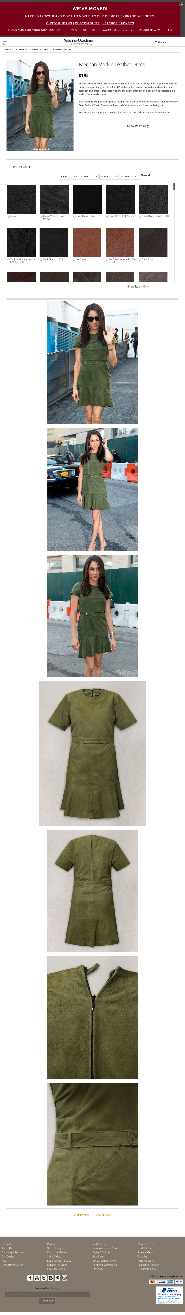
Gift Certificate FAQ (12, 1264)
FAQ (4, 1260)
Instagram (64, 1278)
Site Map (143, 1256)
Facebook (30, 1278)
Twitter (44, 1278)
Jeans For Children (148, 1264)
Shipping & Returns (12, 1252)
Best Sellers (144, 1248)
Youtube (37, 1278)
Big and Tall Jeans (57, 1264)
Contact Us (8, 1244)
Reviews (52, 1244)
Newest (145, 175)
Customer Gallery (57, 1252)
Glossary (97, 1269)
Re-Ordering (99, 1244)
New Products (146, 1244)
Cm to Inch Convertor (104, 1260)
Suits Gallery (54, 1256)
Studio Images (55, 1248)
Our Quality (8, 1256)
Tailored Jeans (146, 1260)
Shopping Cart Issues (104, 1264)
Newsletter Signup (47, 1288)
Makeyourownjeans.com (170, 1276)
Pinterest (57, 1278)
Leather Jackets (118, 23)
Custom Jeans (59, 23)
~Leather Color (19, 167)
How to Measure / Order (106, 1248)
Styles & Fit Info (101, 1252)
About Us (7, 1248)
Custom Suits (87, 23)
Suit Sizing (98, 1256)
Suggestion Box (147, 1269)
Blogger (50, 1278)
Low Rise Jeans (56, 1269)
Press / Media (146, 1252)
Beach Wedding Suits (59, 1260)
